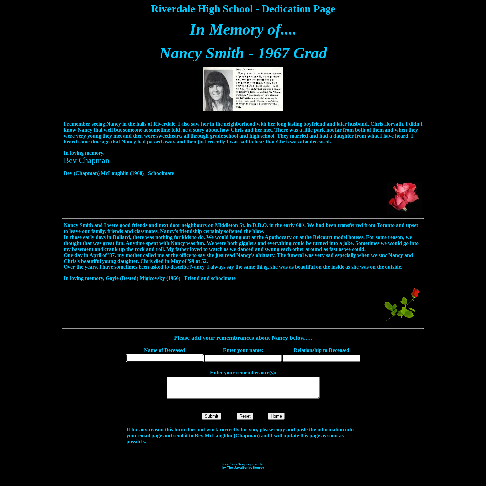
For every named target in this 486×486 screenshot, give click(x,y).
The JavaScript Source (245, 467)
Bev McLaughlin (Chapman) (227, 435)
